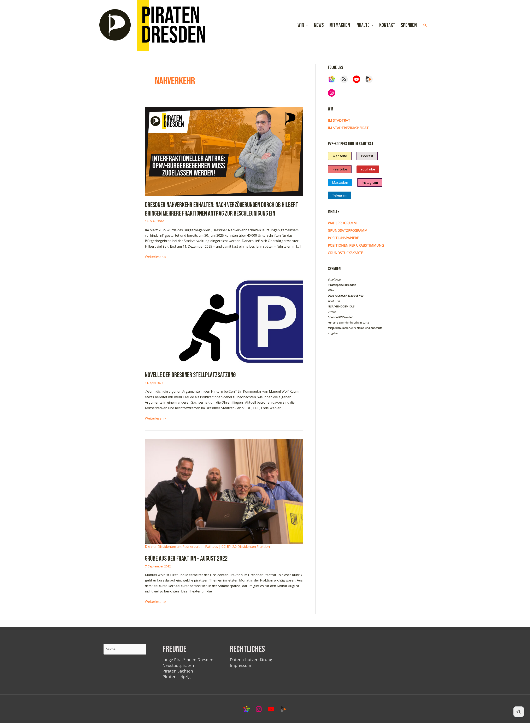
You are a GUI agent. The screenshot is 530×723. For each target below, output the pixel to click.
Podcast (367, 156)
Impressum (240, 665)
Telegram (339, 195)
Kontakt (387, 25)
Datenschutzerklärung (251, 659)
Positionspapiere (343, 238)
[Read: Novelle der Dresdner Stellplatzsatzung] (224, 321)
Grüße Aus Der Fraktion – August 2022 (186, 559)
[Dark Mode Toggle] (518, 711)
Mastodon (340, 182)
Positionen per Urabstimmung (356, 245)
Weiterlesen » (155, 256)
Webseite (339, 156)
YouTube (368, 169)
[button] (425, 25)
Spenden (409, 25)
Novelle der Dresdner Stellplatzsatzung (190, 375)
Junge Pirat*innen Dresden (188, 659)
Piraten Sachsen (178, 671)
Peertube (339, 169)
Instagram (370, 182)
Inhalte (362, 25)
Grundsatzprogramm (347, 230)
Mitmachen (339, 25)
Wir (301, 25)
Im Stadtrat (339, 120)
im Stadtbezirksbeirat (348, 128)
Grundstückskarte (345, 253)
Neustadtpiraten (178, 665)
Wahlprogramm (342, 223)
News (319, 25)
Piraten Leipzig (176, 676)
